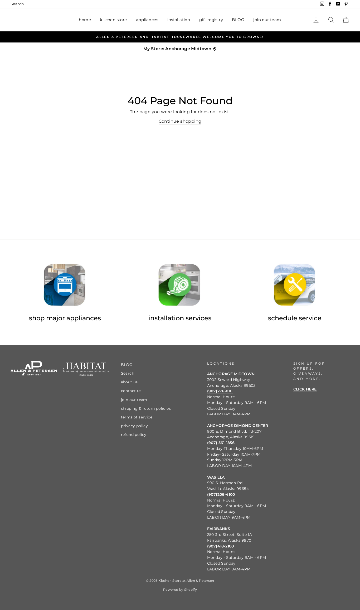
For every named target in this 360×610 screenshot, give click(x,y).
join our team (267, 19)
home (85, 19)
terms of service (136, 417)
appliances (147, 19)
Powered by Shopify (180, 590)
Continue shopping (180, 121)
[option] (180, 37)
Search (17, 4)
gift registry (211, 19)
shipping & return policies (146, 408)
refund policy (134, 434)
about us (129, 382)
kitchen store (113, 19)
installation (178, 19)
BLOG (238, 19)
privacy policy (134, 426)
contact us (131, 391)
